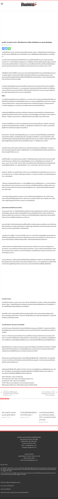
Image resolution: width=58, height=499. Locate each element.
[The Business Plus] (29, 4)
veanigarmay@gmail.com (29, 447)
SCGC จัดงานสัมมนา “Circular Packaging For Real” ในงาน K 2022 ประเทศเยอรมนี (48, 393)
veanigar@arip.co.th (30, 445)
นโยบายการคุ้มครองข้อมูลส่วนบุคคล (10, 482)
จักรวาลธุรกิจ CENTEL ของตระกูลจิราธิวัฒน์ (9, 413)
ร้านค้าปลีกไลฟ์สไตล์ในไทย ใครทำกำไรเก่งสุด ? (28, 413)
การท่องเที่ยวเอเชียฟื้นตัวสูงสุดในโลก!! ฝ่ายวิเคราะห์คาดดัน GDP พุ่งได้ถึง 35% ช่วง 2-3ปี (11, 393)
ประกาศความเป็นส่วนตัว (7, 486)
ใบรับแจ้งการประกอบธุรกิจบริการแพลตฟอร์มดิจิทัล (14, 492)
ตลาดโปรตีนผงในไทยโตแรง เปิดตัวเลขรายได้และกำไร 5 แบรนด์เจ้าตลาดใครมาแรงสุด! (47, 416)
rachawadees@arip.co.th (31, 460)
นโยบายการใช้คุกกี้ (5, 489)
